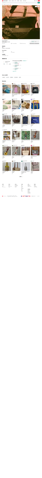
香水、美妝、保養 (10, 186)
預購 (21, 185)
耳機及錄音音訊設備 (29, 186)
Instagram (3, 185)
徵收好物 (22, 186)
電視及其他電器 (16, 185)
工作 (21, 190)
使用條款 (12, 196)
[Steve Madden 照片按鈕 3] (21, 33)
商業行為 (16, 196)
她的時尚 (9, 185)
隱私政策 (14, 196)
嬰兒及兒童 (16, 186)
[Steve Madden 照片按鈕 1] (21, 11)
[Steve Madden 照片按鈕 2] (21, 22)
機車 (21, 189)
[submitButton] (39, 2)
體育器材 (35, 185)
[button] (8, 62)
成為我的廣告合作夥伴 (9, 196)
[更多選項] (2, 97)
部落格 (2, 186)
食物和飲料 (29, 190)
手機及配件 (29, 185)
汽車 (21, 187)
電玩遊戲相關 (35, 186)
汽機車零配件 (22, 188)
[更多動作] (38, 6)
